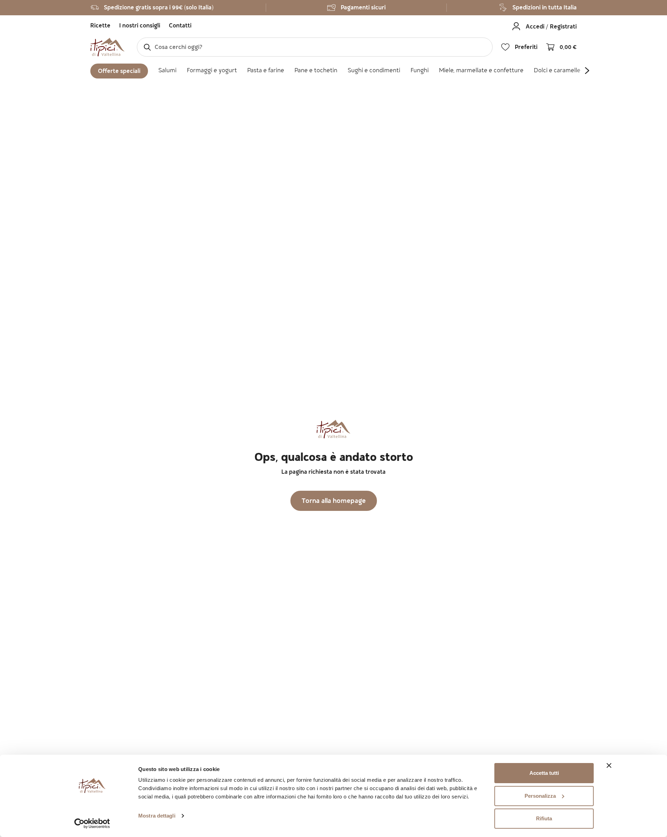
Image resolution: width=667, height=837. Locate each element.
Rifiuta (544, 818)
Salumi (167, 71)
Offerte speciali (119, 72)
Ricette (100, 26)
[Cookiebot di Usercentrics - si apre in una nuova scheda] (92, 823)
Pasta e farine (265, 71)
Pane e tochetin (316, 71)
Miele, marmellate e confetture (481, 71)
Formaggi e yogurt (212, 71)
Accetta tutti (544, 773)
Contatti (180, 26)
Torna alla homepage (334, 501)
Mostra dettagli (156, 816)
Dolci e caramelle (557, 71)
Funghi (420, 71)
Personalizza (540, 796)
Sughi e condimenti (374, 71)
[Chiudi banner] (609, 765)
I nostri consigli (139, 26)
